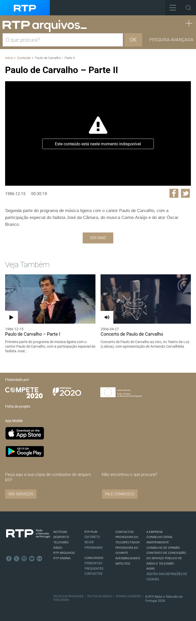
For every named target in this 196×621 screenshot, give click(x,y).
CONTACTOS (124, 532)
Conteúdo (24, 58)
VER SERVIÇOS (20, 494)
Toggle (188, 7)
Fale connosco (119, 494)
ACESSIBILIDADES (127, 558)
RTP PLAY (90, 532)
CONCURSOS (93, 558)
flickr (39, 558)
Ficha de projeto (17, 406)
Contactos (93, 574)
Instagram (24, 558)
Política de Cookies (99, 596)
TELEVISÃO (61, 542)
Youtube (32, 558)
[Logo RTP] (28, 533)
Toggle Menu (172, 7)
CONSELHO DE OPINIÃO (163, 547)
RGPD (150, 568)
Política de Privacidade (68, 596)
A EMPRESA (154, 532)
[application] (98, 133)
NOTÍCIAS (60, 532)
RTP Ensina (61, 558)
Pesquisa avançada (171, 39)
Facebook (9, 558)
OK (133, 40)
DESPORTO (61, 537)
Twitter (16, 558)
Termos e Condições (128, 596)
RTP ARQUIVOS (64, 553)
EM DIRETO (92, 537)
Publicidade (61, 600)
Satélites (122, 563)
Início (9, 58)
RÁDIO (57, 547)
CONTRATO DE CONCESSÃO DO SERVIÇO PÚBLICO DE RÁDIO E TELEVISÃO (166, 558)
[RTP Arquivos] (46, 26)
